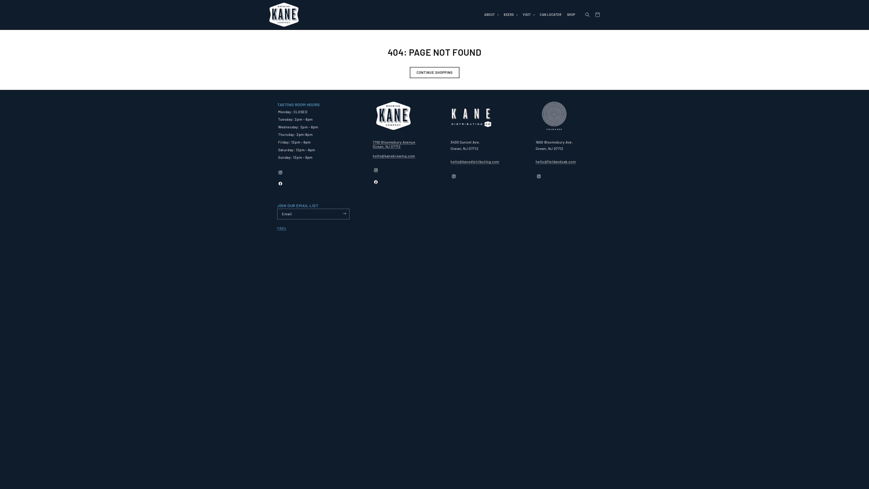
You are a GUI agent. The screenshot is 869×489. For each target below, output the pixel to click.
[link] (298, 105)
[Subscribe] (344, 214)
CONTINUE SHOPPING (435, 72)
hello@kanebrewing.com (394, 156)
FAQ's (281, 228)
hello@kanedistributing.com (475, 161)
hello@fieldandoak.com (556, 161)
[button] (491, 14)
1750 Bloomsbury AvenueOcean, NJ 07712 (394, 144)
